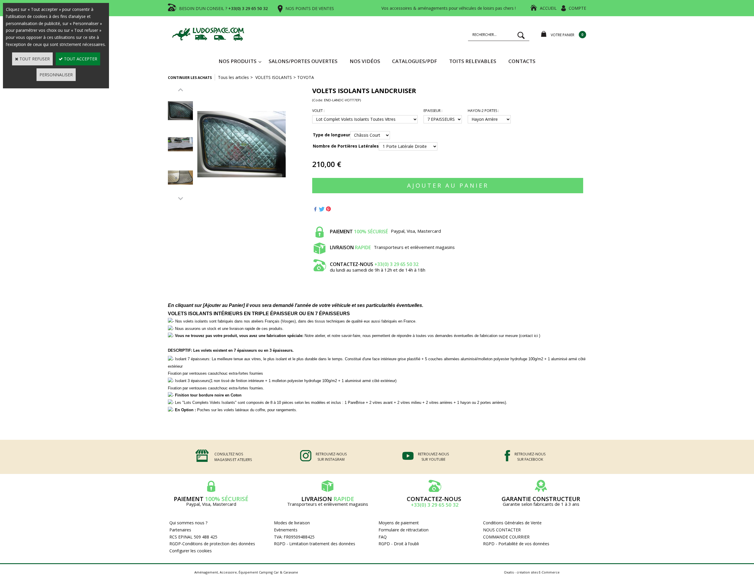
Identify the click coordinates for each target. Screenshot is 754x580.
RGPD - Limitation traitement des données (314, 543)
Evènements (285, 530)
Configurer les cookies (190, 550)
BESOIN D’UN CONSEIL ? (223, 8)
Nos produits (238, 61)
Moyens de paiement (398, 523)
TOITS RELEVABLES (472, 61)
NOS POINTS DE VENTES (309, 8)
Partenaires (180, 530)
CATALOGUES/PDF (414, 61)
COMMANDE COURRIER (506, 537)
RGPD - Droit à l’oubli (398, 543)
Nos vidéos (365, 61)
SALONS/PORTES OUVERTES (303, 61)
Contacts (521, 61)
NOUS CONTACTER (502, 530)
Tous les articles (233, 77)
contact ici (529, 335)
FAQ (382, 537)
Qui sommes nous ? (188, 523)
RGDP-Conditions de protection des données (212, 543)
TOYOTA (305, 77)
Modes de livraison (292, 523)
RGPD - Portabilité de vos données (516, 543)
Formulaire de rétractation (403, 530)
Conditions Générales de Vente (512, 523)
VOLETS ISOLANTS (273, 77)
